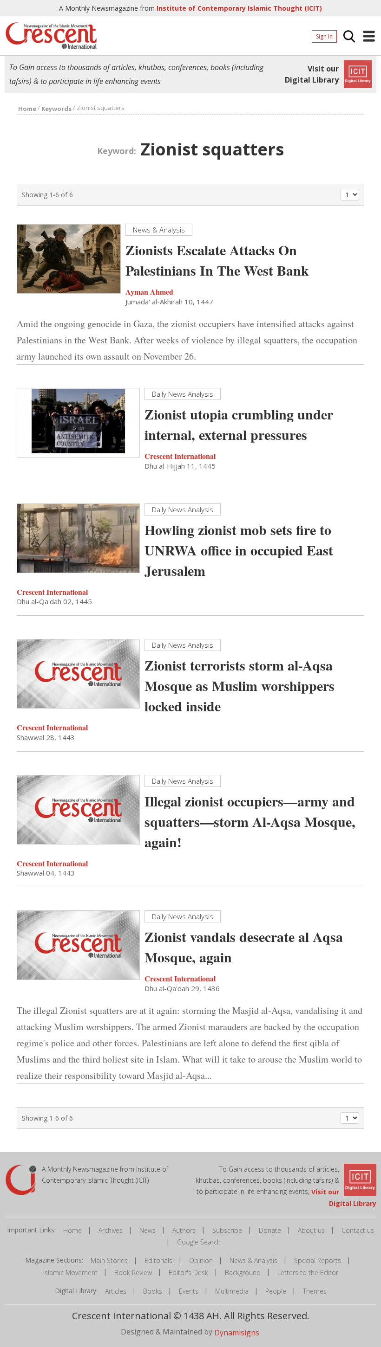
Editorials (158, 1260)
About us (311, 1230)
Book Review (133, 1272)
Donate (270, 1230)
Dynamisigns (236, 1333)
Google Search (199, 1241)
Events (188, 1291)
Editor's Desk (188, 1272)
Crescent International (180, 456)
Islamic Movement (70, 1272)
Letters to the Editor (307, 1272)
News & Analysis (253, 1260)
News (147, 1230)
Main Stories (109, 1260)
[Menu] (368, 36)
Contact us (358, 1230)
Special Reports (317, 1260)
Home (72, 1230)
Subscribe (227, 1230)
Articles (115, 1291)
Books (152, 1291)
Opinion (201, 1260)
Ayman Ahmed (149, 291)
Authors (184, 1230)
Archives (111, 1230)
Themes (315, 1291)
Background (243, 1272)
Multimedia (232, 1291)
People (275, 1291)
